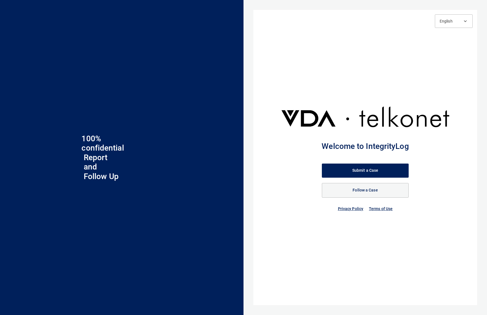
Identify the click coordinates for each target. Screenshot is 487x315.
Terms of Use (381, 208)
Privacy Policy (350, 208)
